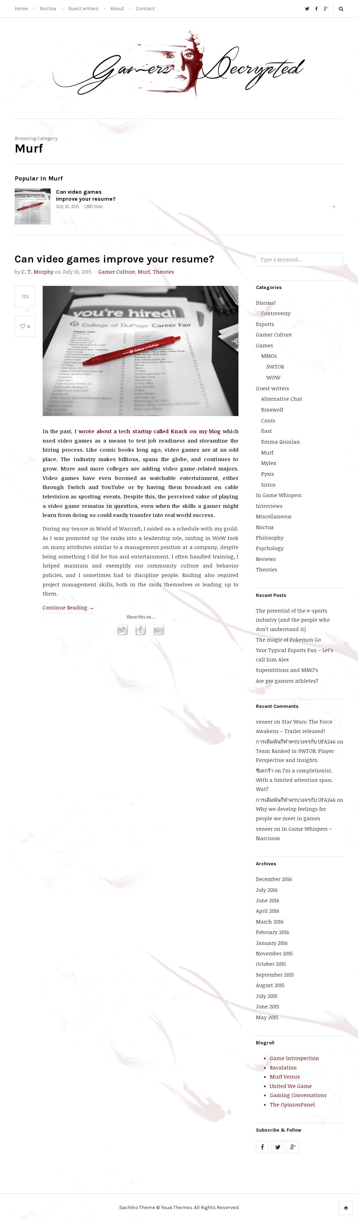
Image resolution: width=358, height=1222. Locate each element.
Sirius (268, 484)
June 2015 (267, 1006)
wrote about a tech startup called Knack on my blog (150, 431)
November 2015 (274, 953)
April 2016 (267, 910)
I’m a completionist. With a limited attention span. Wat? (294, 779)
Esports (265, 323)
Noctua (48, 9)
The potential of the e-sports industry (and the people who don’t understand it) (293, 619)
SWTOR (275, 366)
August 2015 (270, 985)
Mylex (268, 462)
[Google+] (326, 8)
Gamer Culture (116, 271)
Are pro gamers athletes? (287, 680)
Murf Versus (285, 1076)
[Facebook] (316, 8)
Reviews (266, 558)
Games (264, 345)
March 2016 (270, 921)
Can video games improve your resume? (86, 195)
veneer (264, 721)
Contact (145, 9)
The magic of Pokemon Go (288, 639)
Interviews (269, 505)
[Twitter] (307, 8)
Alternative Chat (281, 398)
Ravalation (283, 1067)
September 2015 (275, 974)
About (117, 9)
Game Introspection (294, 1057)
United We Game (291, 1085)
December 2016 (274, 878)
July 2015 (267, 995)
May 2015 (267, 1017)
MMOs (269, 355)
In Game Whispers (279, 494)
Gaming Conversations (298, 1094)
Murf (144, 271)
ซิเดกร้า (264, 770)
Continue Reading (68, 607)
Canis (268, 420)
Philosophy (270, 537)
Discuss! (265, 302)
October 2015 (271, 963)
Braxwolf (272, 409)
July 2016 (267, 889)
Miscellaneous (274, 516)
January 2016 (272, 942)
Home (21, 9)
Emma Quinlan (280, 441)
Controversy (276, 313)
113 (25, 296)
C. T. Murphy (37, 271)
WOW (273, 377)
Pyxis (267, 473)
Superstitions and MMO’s (287, 669)
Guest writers (83, 9)
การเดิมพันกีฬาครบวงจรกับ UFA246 (296, 741)
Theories (163, 271)
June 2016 (267, 900)
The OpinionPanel (292, 1104)
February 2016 (272, 931)
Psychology (270, 548)
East (266, 430)
